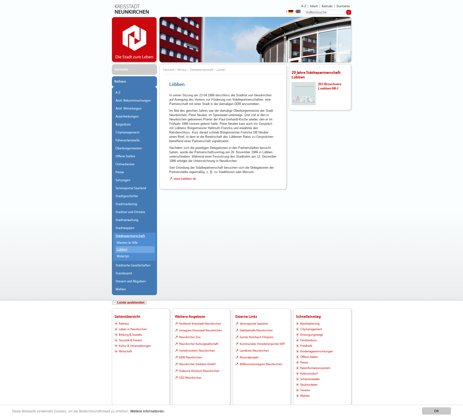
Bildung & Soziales (130, 334)
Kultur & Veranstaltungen (135, 346)
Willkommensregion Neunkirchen (261, 364)
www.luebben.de (185, 179)
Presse (120, 172)
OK (436, 410)
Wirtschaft (125, 351)
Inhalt (314, 6)
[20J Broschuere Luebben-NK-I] (304, 93)
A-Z (303, 6)
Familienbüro (308, 340)
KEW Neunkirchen (190, 357)
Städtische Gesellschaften (133, 265)
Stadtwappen (125, 228)
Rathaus (120, 81)
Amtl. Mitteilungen (128, 109)
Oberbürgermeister (129, 148)
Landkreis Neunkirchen (254, 350)
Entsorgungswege (311, 334)
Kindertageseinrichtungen (316, 351)
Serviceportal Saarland (131, 188)
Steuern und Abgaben (131, 281)
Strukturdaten (309, 384)
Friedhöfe (306, 346)
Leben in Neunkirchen (133, 329)
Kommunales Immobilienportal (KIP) (262, 344)
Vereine (305, 390)
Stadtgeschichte (127, 196)
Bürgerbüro (123, 124)
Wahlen (121, 289)
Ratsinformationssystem (315, 368)
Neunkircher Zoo (190, 337)
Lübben (122, 249)
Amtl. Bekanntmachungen (133, 101)
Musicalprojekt (249, 357)
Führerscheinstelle (128, 140)
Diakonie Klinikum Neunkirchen (199, 371)
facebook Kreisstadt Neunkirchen (200, 323)
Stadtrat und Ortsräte (130, 212)
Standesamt (124, 273)
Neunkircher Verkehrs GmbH (197, 364)
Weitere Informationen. (147, 411)
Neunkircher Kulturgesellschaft (198, 344)
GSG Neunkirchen (190, 377)
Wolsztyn (123, 256)
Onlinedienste (125, 164)
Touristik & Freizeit (130, 340)
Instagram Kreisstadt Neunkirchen (200, 330)
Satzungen (123, 180)
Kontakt (327, 6)
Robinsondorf (309, 373)
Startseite (343, 6)
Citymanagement (128, 132)
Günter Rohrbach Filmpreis (256, 337)
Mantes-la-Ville (127, 243)
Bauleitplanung (310, 323)
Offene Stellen (125, 156)
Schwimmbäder (310, 379)
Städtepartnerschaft (130, 236)
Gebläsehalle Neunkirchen (256, 330)
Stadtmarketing (126, 204)
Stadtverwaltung (127, 220)
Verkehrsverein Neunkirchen (197, 350)
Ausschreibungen (127, 116)
